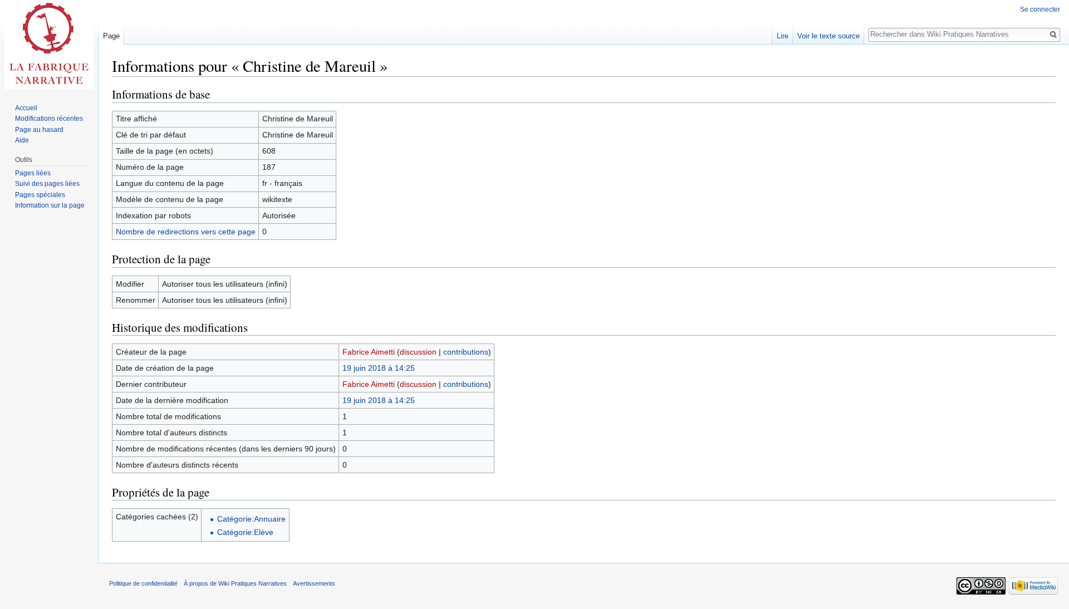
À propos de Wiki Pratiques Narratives (235, 583)
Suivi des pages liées (47, 184)
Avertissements (314, 583)
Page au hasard (39, 130)
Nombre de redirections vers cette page (186, 231)
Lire (782, 36)
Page (111, 36)
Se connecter (1040, 9)
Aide (22, 140)
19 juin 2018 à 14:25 (378, 368)
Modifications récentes (49, 118)
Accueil (26, 108)
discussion (418, 351)
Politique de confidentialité (143, 583)
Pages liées (33, 173)
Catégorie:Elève (245, 532)
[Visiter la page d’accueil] (49, 44)
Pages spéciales (40, 195)
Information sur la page (50, 205)
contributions (465, 351)
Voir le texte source (828, 36)
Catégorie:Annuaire (251, 518)
